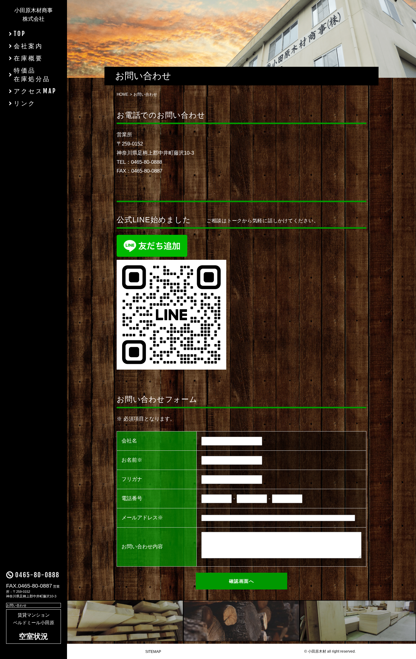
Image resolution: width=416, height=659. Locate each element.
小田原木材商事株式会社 (33, 14)
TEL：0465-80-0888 (139, 162)
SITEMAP (153, 652)
